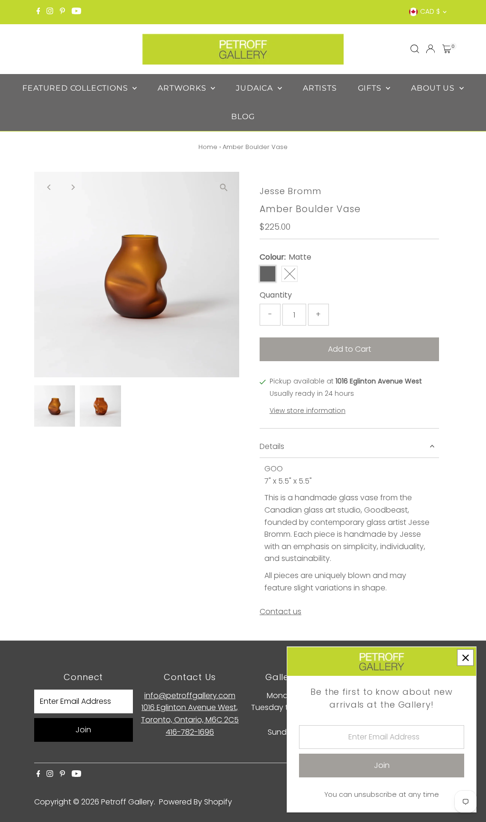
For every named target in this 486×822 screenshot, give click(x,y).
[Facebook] (38, 11)
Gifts (371, 88)
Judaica (255, 88)
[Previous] (49, 187)
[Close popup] (465, 657)
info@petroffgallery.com (189, 695)
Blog (242, 116)
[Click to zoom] (223, 187)
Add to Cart (349, 349)
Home (207, 146)
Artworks (183, 88)
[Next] (73, 187)
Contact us (280, 612)
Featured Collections (76, 88)
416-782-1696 (190, 732)
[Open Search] (415, 49)
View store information (308, 410)
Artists (320, 88)
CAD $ (430, 11)
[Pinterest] (62, 11)
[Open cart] (447, 49)
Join (83, 729)
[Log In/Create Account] (430, 49)
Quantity (276, 295)
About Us (434, 88)
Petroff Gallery (127, 801)
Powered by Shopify (195, 801)
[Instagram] (50, 11)
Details (272, 446)
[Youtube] (76, 11)
